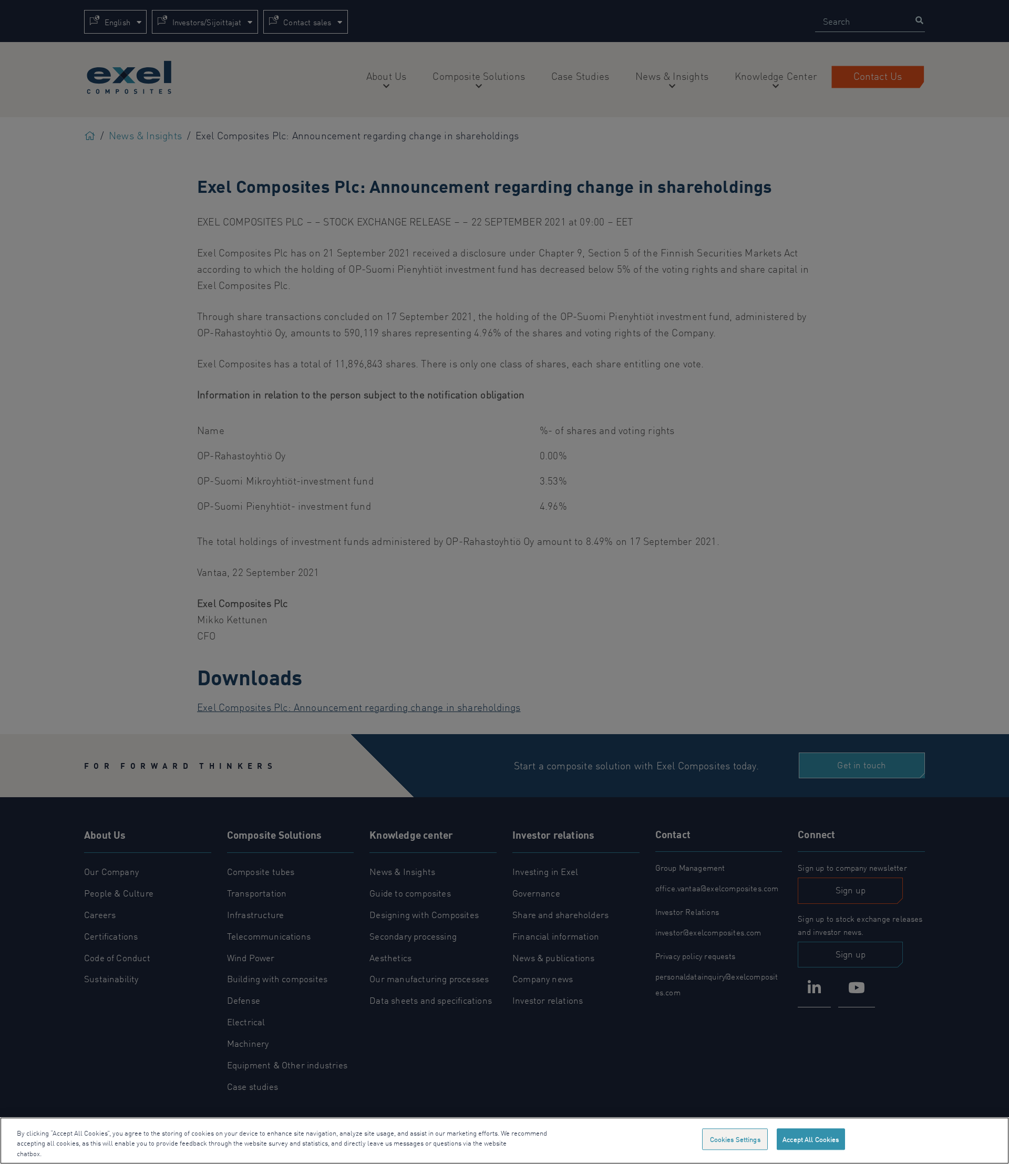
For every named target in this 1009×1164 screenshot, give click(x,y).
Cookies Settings (735, 1139)
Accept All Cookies (811, 1139)
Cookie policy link (70, 1153)
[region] (504, 1140)
